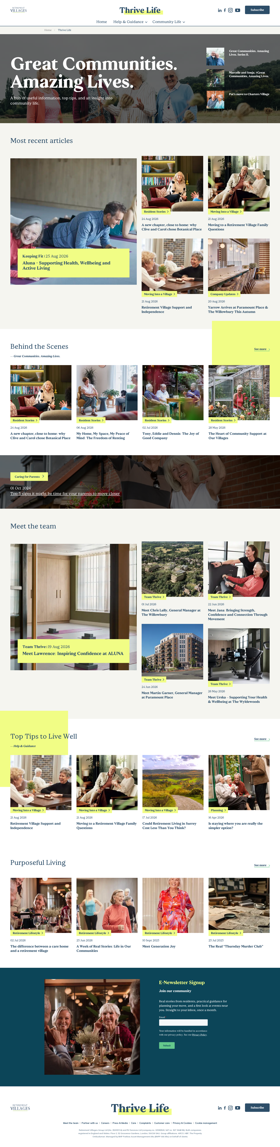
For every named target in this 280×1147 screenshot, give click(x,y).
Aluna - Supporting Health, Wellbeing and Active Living (66, 265)
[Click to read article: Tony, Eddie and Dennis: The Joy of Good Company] (173, 418)
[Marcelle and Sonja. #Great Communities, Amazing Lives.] (215, 85)
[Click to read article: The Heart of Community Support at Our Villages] (239, 418)
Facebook (226, 10)
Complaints (145, 1123)
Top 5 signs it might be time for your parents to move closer (65, 493)
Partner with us (90, 1123)
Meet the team (70, 1123)
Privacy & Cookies (182, 1123)
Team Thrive (34, 646)
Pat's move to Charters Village (249, 94)
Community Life (166, 21)
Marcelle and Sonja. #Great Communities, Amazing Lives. (249, 74)
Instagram (231, 10)
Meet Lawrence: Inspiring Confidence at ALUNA (73, 653)
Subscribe (257, 10)
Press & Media (120, 1123)
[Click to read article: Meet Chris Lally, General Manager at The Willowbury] (172, 594)
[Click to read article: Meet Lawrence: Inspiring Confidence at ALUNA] (73, 667)
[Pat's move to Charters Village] (215, 106)
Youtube (239, 10)
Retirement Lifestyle (26, 933)
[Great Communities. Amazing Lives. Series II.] (215, 63)
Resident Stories (155, 211)
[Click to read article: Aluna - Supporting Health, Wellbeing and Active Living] (73, 282)
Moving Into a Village (158, 294)
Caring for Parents (27, 476)
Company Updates (222, 294)
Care (133, 1123)
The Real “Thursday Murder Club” (236, 946)
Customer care (162, 1123)
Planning (217, 810)
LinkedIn (221, 10)
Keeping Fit (33, 256)
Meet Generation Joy (159, 946)
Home (101, 21)
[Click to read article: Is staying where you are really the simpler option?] (239, 808)
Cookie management (206, 1123)
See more (260, 349)
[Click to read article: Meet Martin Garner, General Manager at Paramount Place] (172, 677)
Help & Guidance (128, 21)
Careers (105, 1123)
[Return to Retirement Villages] (53, 10)
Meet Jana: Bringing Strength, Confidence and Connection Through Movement (238, 614)
